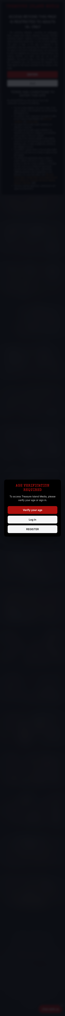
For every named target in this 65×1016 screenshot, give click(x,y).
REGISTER (32, 529)
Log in (32, 519)
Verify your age (32, 510)
